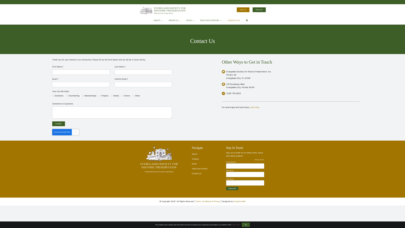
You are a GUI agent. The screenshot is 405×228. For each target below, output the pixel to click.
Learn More (236, 225)
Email (55, 79)
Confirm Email (121, 79)
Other (137, 96)
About (194, 154)
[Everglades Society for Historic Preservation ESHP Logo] (163, 7)
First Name (57, 67)
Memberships (90, 96)
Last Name (120, 67)
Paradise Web (239, 201)
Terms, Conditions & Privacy (208, 201)
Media (116, 96)
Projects (105, 96)
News (194, 164)
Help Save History (199, 169)
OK (246, 224)
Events (127, 96)
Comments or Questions (62, 104)
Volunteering (73, 96)
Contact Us (197, 173)
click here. (255, 107)
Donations (59, 96)
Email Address (231, 162)
